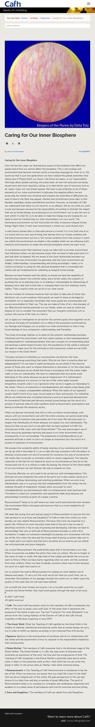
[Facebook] (7, 143)
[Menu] (88, 3)
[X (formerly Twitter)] (13, 143)
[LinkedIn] (19, 143)
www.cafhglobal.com (78, 720)
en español (84, 151)
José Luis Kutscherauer (15, 151)
